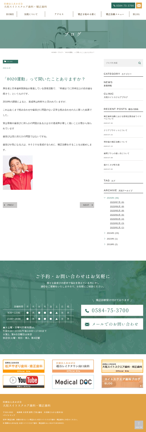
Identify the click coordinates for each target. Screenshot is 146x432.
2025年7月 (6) (117, 202)
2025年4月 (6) (117, 215)
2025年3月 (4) (117, 219)
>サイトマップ (9, 415)
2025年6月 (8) (117, 206)
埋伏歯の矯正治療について (115, 142)
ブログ (60, 52)
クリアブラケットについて (115, 130)
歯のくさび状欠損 (111, 165)
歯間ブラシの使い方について (116, 153)
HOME (53, 52)
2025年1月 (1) (117, 227)
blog (10, 61)
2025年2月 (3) (117, 223)
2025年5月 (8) (117, 210)
